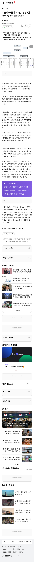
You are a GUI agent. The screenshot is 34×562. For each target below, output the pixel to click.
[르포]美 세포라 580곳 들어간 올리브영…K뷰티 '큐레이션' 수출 (22, 304)
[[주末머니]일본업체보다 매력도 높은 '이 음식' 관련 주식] (7, 282)
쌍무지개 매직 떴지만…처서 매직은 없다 (23, 493)
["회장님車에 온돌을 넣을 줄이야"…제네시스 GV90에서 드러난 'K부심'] (7, 514)
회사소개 (4, 546)
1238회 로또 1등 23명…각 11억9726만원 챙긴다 (15, 194)
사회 (3, 8)
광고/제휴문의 (11, 546)
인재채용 (19, 546)
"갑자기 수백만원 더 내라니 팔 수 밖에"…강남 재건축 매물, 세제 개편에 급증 (12, 451)
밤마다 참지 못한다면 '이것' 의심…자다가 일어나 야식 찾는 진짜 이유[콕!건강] (12, 442)
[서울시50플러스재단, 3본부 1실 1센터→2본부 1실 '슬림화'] (17, 56)
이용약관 (15, 552)
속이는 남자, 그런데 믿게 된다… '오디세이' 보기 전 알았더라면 (23, 502)
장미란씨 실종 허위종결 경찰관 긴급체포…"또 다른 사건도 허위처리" (17, 187)
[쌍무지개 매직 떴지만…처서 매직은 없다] (7, 496)
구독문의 (11, 549)
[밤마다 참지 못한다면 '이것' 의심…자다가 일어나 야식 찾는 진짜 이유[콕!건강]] (27, 444)
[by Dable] (29, 469)
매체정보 (21, 552)
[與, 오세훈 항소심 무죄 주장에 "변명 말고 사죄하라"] (7, 290)
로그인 (5, 541)
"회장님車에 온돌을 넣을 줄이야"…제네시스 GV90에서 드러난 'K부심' (23, 511)
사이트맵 (28, 541)
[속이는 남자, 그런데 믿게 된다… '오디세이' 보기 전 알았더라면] (7, 505)
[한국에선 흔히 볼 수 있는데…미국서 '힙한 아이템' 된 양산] (27, 462)
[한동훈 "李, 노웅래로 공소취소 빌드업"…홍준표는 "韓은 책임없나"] (7, 273)
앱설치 (13, 541)
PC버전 (21, 541)
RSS (23, 549)
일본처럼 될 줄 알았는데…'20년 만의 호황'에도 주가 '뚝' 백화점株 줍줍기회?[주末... (17, 190)
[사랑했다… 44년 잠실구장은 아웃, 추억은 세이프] (7, 523)
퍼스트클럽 (4, 549)
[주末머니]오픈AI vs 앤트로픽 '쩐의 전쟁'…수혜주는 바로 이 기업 (22, 296)
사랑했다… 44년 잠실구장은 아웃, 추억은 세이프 (23, 520)
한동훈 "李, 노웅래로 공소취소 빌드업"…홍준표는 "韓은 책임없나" (22, 271)
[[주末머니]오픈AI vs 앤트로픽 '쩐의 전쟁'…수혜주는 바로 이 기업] (7, 299)
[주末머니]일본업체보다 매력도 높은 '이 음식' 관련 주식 (21, 279)
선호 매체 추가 (8, 26)
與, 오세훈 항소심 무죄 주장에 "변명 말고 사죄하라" (22, 288)
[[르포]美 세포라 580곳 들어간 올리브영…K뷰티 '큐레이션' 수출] (7, 307)
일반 (7, 8)
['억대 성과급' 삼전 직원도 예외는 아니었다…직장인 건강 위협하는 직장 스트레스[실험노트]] (27, 435)
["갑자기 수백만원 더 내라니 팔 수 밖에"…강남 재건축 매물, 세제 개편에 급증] (27, 453)
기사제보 (17, 549)
